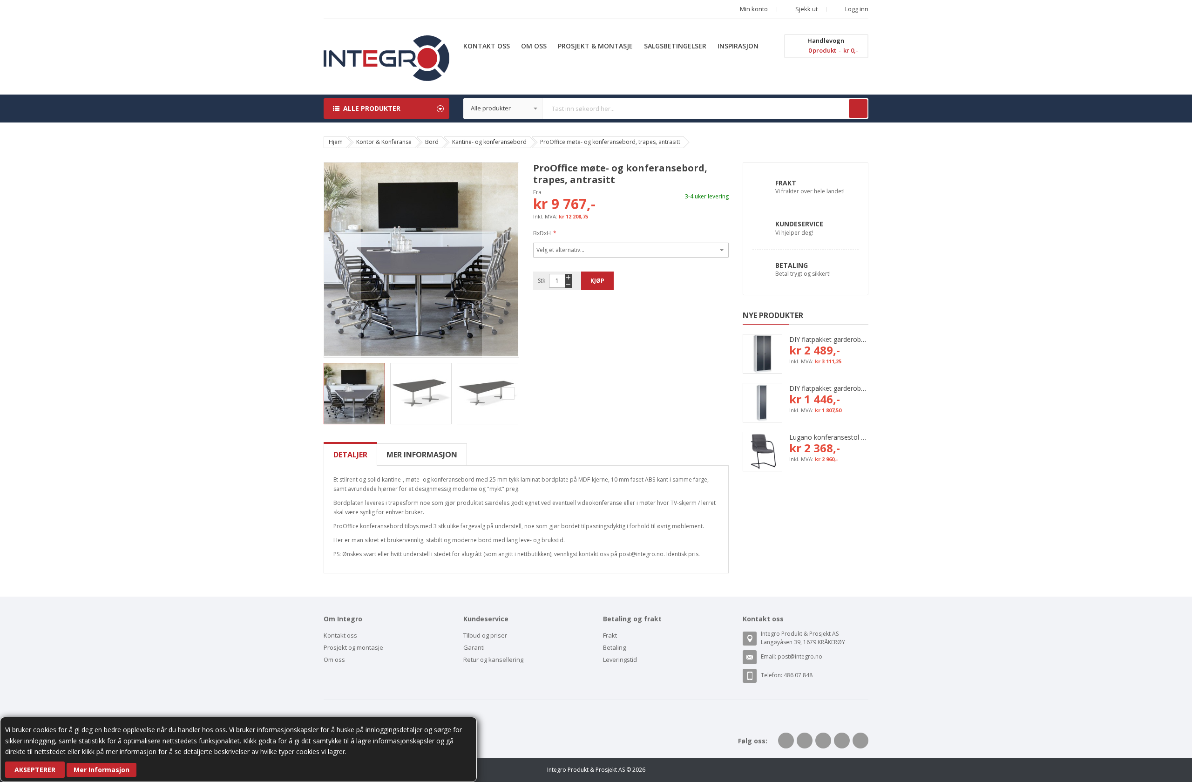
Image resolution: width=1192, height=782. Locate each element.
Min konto (754, 9)
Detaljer (350, 454)
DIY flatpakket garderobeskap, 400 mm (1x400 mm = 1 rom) (828, 388)
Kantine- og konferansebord (489, 142)
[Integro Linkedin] (823, 740)
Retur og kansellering (493, 659)
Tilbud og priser (485, 635)
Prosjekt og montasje (353, 647)
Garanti (474, 647)
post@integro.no (800, 656)
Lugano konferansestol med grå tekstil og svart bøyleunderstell (828, 437)
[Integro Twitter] (805, 740)
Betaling (791, 265)
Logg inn (856, 9)
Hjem (336, 142)
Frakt (785, 182)
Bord (432, 142)
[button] (342, 260)
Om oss (334, 659)
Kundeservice (799, 223)
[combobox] (665, 108)
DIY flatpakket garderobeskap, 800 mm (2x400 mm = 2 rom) (828, 339)
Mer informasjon (421, 454)
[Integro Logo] (386, 42)
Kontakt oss (340, 635)
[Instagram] (860, 740)
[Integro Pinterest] (842, 740)
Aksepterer (34, 769)
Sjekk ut (806, 9)
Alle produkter (371, 108)
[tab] (350, 454)
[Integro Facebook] (786, 740)
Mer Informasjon (101, 769)
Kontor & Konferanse (384, 142)
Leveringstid (620, 659)
